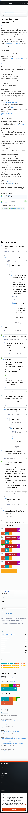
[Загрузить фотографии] (14, 699)
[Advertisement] (14, 224)
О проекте (3, 790)
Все (3, 13)
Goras (2, 719)
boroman (2, 737)
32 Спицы (3, 618)
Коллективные (9, 13)
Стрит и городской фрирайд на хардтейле (9, 724)
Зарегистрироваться (12, 8)
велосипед (13, 620)
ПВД (11, 621)
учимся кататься (12, 623)
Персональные (18, 13)
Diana (2, 726)
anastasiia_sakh (4, 715)
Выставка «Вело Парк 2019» (6, 717)
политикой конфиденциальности (22, 611)
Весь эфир (3, 753)
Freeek (9, 182)
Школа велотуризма (8, 591)
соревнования (5, 623)
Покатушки (20, 621)
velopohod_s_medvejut (10, 618)
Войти (19, 8)
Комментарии (4, 712)
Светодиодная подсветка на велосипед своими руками (12, 743)
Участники (9, 3)
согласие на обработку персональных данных (9, 612)
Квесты (2, 650)
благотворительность (22, 618)
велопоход (8, 620)
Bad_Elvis (6, 251)
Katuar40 (2, 730)
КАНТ (25, 620)
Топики (3, 3)
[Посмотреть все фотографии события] (11, 699)
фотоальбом (18, 623)
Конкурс (3, 621)
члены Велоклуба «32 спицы (17, 58)
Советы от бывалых (5, 638)
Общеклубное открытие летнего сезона (9, 735)
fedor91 (2, 733)
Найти (4, 15)
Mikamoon (6, 391)
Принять (14, 809)
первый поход (5, 190)
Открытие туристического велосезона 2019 (10, 731)
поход (24, 621)
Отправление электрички (10, 102)
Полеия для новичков (6, 115)
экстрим (23, 623)
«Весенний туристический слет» (12, 43)
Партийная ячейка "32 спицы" (7, 634)
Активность (3, 780)
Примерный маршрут (6, 113)
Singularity (3, 745)
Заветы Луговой (4, 747)
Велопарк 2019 (4, 750)
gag (5, 405)
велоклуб (3, 620)
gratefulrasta (12, 268)
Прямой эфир (5, 710)
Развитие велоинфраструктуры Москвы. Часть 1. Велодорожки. (14, 738)
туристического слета (18, 124)
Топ (2, 631)
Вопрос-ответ (3, 640)
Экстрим (2, 648)
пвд (13, 190)
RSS (3, 597)
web (16, 618)
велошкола (18, 620)
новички (10, 190)
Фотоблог (3, 642)
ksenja (5, 493)
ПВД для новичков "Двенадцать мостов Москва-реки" (11, 720)
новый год (8, 621)
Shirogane (11, 183)
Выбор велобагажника (5, 727)
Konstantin (3, 742)
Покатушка (15, 621)
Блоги (2, 777)
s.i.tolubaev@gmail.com (10, 198)
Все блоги (3, 655)
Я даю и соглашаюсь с (15, 612)
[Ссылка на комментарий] (4, 253)
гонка (22, 620)
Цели (9, 571)
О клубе (2, 792)
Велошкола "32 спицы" (5, 652)
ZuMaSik (6, 339)
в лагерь (12, 108)
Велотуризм (3, 646)
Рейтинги (3, 782)
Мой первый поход (18, 190)
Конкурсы (3, 644)
